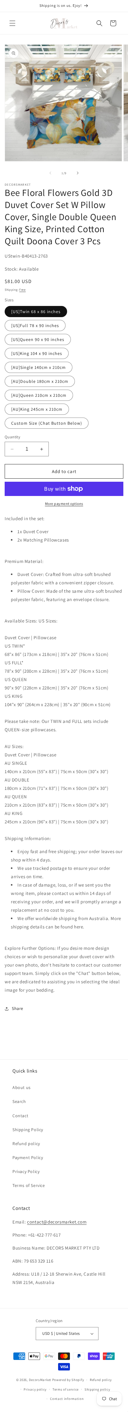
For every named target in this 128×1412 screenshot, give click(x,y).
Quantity (12, 437)
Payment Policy (27, 1157)
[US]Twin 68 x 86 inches (36, 311)
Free (22, 290)
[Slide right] (78, 173)
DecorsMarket (40, 1380)
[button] (12, 23)
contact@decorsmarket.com (56, 1222)
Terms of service (66, 1389)
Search (19, 1101)
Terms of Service (28, 1185)
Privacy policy (35, 1389)
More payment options (64, 503)
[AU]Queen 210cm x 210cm (38, 395)
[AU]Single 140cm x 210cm (38, 367)
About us (21, 1087)
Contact (20, 1115)
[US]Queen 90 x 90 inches (37, 339)
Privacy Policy (25, 1171)
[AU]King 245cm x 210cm (36, 409)
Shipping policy (97, 1389)
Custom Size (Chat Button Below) (46, 423)
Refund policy (26, 1143)
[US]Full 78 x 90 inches (35, 325)
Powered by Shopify (68, 1380)
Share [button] (17, 1008)
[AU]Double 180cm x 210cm (39, 381)
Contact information (67, 1399)
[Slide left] (50, 173)
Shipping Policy (27, 1129)
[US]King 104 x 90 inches (36, 353)
